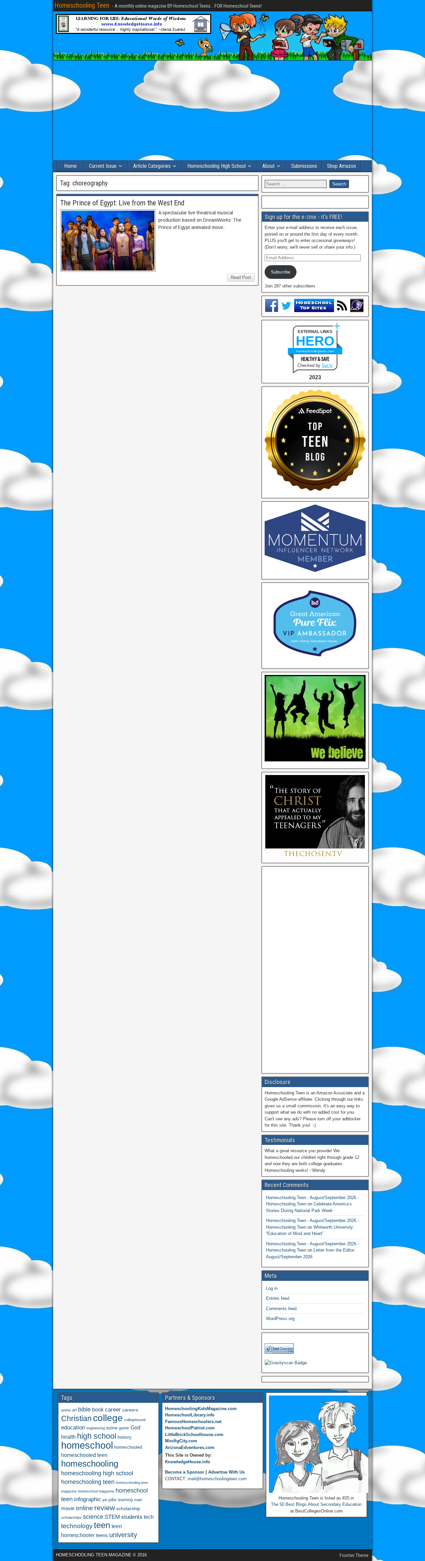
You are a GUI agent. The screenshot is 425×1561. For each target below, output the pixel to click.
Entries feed (277, 1298)
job (105, 1500)
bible (84, 1409)
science (93, 1516)
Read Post (241, 277)
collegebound (134, 1420)
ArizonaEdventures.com (189, 1447)
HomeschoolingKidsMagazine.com (201, 1408)
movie (67, 1508)
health (68, 1437)
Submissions (304, 166)
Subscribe (280, 272)
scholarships (71, 1517)
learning (125, 1500)
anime (66, 1410)
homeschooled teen (84, 1455)
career (113, 1409)
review (104, 1508)
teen (102, 1525)
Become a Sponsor (184, 1472)
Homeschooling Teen (81, 5)
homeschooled (128, 1447)
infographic (87, 1499)
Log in (272, 1288)
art (74, 1410)
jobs (113, 1500)
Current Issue (103, 166)
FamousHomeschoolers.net (193, 1421)
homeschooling (89, 1464)
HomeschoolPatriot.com (190, 1427)
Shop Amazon (341, 166)
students (131, 1516)
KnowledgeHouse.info (187, 1461)
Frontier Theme (354, 1555)
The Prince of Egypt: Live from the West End (122, 203)
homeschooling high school (97, 1473)
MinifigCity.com (181, 1440)
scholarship (128, 1508)
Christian (76, 1418)
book (98, 1409)
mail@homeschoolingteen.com (217, 1478)
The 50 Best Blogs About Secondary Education (316, 1504)
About (268, 166)
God (135, 1427)
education (73, 1427)
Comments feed (281, 1308)
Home (70, 166)
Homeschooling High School (216, 166)
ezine (112, 1427)
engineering (95, 1428)
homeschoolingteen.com (315, 351)
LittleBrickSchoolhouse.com (194, 1434)
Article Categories (152, 166)
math (138, 1500)
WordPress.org (280, 1318)
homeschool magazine (96, 1491)
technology (77, 1525)
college (108, 1418)
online (84, 1508)
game (124, 1428)
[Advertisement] (212, 110)
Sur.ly (327, 365)
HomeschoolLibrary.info (189, 1414)
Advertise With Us (226, 1472)
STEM (112, 1517)
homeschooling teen (88, 1482)
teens (102, 1535)
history (124, 1437)
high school (96, 1436)
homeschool (87, 1445)
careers (130, 1409)
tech (149, 1517)
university (123, 1534)
